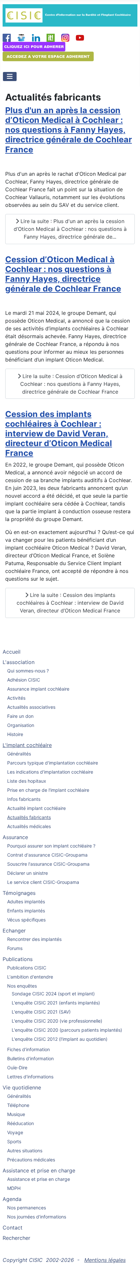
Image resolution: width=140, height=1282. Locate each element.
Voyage (15, 1132)
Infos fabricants (23, 799)
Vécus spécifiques (26, 919)
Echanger (14, 930)
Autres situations (24, 1150)
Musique (16, 1114)
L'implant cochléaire (27, 745)
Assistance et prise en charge (39, 1170)
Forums (14, 948)
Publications (18, 959)
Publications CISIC (26, 967)
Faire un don (20, 716)
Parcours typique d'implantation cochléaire (52, 763)
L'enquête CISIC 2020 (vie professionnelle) (57, 1021)
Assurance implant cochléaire (38, 689)
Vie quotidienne (22, 1087)
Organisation (20, 725)
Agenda (12, 1199)
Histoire (15, 734)
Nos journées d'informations (36, 1216)
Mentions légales (105, 1260)
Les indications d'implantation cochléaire (50, 772)
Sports (14, 1141)
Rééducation (20, 1123)
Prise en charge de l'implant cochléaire (48, 790)
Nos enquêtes (22, 986)
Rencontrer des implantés (34, 939)
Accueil (12, 651)
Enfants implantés (26, 910)
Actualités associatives (31, 707)
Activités (16, 698)
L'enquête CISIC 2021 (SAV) (41, 1012)
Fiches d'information (28, 1049)
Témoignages (19, 893)
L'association (19, 662)
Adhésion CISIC (23, 680)
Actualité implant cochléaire (36, 808)
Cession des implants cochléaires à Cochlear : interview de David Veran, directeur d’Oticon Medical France (58, 433)
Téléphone (18, 1105)
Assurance (15, 837)
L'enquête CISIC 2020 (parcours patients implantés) (67, 1030)
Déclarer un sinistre (27, 873)
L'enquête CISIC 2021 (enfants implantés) (56, 1002)
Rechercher (16, 1238)
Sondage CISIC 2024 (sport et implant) (53, 993)
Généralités (19, 753)
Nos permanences (26, 1207)
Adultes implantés (26, 901)
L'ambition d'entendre (30, 976)
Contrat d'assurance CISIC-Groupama (47, 855)
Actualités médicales (29, 826)
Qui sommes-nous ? (28, 670)
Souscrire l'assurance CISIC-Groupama (48, 864)
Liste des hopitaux (26, 781)
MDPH (14, 1188)
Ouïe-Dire (17, 1067)
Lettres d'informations (30, 1076)
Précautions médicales (31, 1159)
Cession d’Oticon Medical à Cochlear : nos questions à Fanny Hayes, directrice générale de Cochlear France (63, 274)
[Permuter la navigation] (10, 76)
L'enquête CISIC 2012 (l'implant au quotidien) (59, 1039)
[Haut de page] (128, 1270)
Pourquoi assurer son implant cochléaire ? (51, 846)
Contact (12, 1227)
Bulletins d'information (30, 1058)
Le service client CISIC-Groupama (43, 882)
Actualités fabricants (29, 817)
